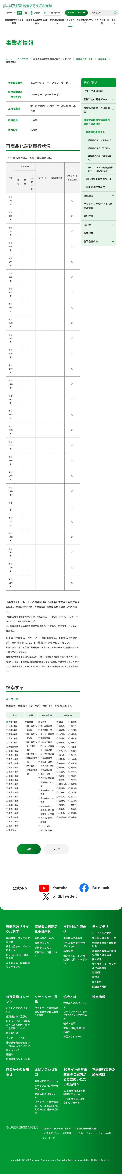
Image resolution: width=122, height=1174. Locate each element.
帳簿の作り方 (42, 943)
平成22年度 (13, 784)
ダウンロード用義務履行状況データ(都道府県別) (100, 169)
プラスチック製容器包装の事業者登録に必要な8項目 (46, 1011)
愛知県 (74, 767)
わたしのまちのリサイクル (18, 1009)
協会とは (114, 22)
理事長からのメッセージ (75, 1005)
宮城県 (62, 730)
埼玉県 (74, 742)
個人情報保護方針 (62, 1128)
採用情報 (98, 996)
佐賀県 (74, 804)
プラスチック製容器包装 (32, 770)
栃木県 (74, 738)
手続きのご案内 (43, 947)
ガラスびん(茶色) (32, 735)
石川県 (74, 755)
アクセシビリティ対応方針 (98, 1133)
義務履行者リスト (84, 59)
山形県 (62, 734)
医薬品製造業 (46, 757)
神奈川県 (63, 750)
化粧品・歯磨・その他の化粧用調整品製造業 (47, 766)
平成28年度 (13, 759)
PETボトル (32, 753)
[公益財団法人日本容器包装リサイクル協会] (27, 6)
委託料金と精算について (46, 954)
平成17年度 (13, 804)
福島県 (74, 734)
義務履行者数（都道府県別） (99, 158)
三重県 (62, 771)
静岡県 (62, 767)
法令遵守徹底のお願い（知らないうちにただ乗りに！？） (18, 1046)
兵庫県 (62, 779)
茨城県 (62, 738)
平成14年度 (13, 817)
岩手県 (74, 725)
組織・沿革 (69, 1023)
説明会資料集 (91, 241)
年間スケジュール (72, 1036)
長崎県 (62, 809)
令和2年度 (12, 742)
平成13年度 (13, 821)
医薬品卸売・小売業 (47, 792)
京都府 (62, 775)
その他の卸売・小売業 (47, 820)
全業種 (43, 721)
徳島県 (62, 796)
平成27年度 (13, 763)
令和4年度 (12, 734)
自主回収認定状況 (95, 187)
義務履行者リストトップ (99, 140)
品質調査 (68, 951)
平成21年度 (13, 788)
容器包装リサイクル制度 (14, 22)
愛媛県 (62, 800)
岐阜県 (74, 763)
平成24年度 (13, 775)
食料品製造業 (46, 725)
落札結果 (88, 195)
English (37, 12)
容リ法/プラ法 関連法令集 (17, 956)
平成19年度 (13, 796)
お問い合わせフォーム (46, 1081)
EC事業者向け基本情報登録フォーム (74, 1092)
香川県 (74, 796)
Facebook (100, 887)
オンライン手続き (74, 12)
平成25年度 (13, 771)
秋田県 (74, 730)
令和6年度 (12, 725)
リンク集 (78, 1133)
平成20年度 (13, 792)
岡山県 (74, 788)
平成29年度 (13, 755)
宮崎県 (74, 813)
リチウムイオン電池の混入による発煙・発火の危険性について (18, 1024)
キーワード (12, 699)
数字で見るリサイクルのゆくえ (18, 948)
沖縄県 (74, 817)
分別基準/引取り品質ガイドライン (74, 944)
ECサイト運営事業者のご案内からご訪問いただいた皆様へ (75, 1076)
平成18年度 (13, 800)
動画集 (9, 1054)
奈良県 (74, 779)
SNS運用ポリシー (50, 1133)
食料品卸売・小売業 (47, 800)
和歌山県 (63, 784)
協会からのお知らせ (17, 1071)
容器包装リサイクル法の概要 (18, 939)
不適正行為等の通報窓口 (103, 1071)
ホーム (9, 59)
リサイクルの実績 (93, 91)
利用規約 (46, 1128)
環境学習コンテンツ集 (18, 1059)
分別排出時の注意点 (16, 1016)
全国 (61, 721)
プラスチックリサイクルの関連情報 (98, 206)
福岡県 (62, 804)
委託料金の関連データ (95, 99)
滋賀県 (74, 771)
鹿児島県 (63, 817)
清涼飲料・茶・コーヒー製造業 (47, 732)
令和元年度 (13, 746)
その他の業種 (46, 830)
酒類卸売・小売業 (47, 784)
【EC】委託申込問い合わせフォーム (74, 1100)
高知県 (74, 800)
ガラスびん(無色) (32, 727)
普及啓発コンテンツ (84, 22)
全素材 (30, 721)
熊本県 (74, 809)
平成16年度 (13, 809)
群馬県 (62, 742)
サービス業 (45, 826)
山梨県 (74, 759)
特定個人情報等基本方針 (85, 1128)
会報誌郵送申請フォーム (46, 1095)
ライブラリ (70, 22)
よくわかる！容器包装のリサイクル (18, 964)
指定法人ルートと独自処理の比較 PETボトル (75, 959)
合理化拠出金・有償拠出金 (97, 109)
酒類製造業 (45, 738)
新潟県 (74, 750)
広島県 (62, 792)
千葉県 (62, 746)
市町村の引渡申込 (57, 22)
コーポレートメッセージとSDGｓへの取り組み (75, 1015)
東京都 (74, 746)
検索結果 (102, 59)
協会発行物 (12, 1033)
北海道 (74, 721)
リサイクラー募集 (102, 22)
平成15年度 (13, 813)
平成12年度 (13, 825)
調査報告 (88, 233)
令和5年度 (12, 730)
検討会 (87, 224)
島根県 (62, 788)
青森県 (62, 725)
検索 (115, 13)
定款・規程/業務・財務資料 (74, 1029)
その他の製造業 (47, 778)
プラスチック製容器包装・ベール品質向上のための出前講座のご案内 (46, 1107)
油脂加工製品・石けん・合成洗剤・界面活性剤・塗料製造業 (47, 748)
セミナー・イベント (16, 1038)
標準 (19, 12)
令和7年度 (12, 721)
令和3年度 (12, 738)
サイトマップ (48, 1137)
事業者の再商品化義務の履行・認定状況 (97, 121)
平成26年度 (13, 767)
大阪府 (74, 775)
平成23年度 (13, 779)
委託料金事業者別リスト (99, 178)
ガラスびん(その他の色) (32, 745)
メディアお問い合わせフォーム (46, 1087)
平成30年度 (13, 750)
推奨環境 (66, 1133)
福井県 (62, 759)
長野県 (62, 763)
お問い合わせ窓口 (46, 1071)
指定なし (12, 829)
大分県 (62, 813)
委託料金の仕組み (44, 938)
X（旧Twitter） (66, 896)
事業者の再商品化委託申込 (36, 22)
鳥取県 (74, 784)
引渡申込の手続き (72, 938)
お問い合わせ (54, 12)
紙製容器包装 (32, 759)
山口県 (74, 792)
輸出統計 (88, 216)
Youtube (60, 887)
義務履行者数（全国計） (99, 148)
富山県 (62, 755)
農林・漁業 (45, 774)
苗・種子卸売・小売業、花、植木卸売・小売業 (47, 810)
